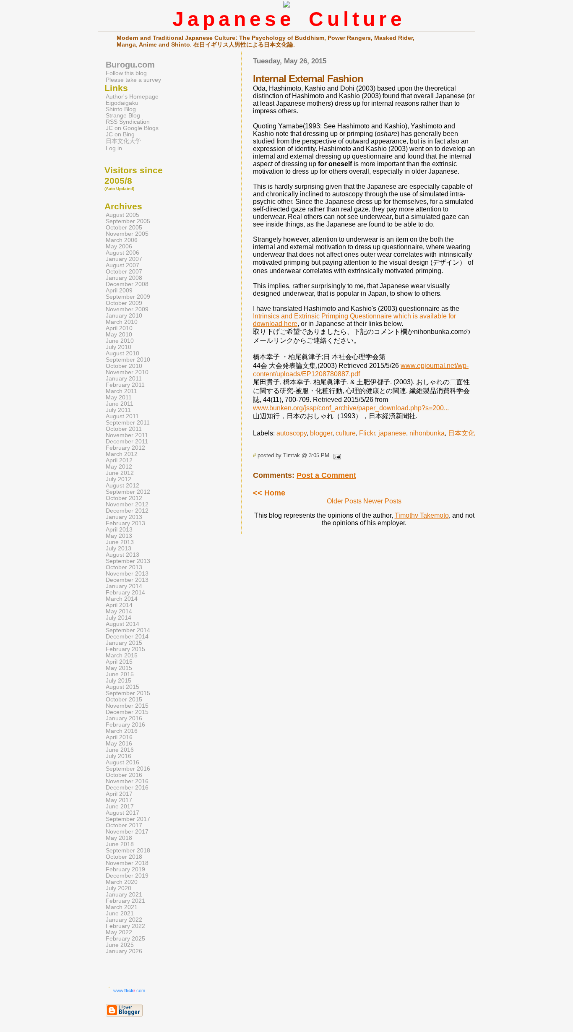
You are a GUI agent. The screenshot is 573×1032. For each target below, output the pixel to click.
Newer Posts (382, 501)
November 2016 (127, 781)
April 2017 (119, 794)
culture (346, 433)
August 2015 (122, 687)
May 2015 (119, 668)
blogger (321, 433)
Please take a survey (133, 79)
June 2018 (120, 844)
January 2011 (124, 378)
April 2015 (119, 662)
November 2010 (127, 372)
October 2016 (124, 775)
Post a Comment (326, 475)
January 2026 (124, 951)
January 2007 (124, 259)
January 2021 (124, 894)
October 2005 (124, 227)
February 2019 (125, 869)
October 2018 (124, 857)
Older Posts (344, 501)
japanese (392, 433)
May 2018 (119, 838)
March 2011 (121, 391)
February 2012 (125, 448)
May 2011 (119, 397)
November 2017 (127, 832)
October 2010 (124, 366)
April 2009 (119, 290)
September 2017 (128, 819)
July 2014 (118, 618)
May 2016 (119, 743)
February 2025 (125, 939)
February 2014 (125, 592)
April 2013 (119, 529)
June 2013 (120, 542)
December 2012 (127, 511)
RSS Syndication (128, 122)
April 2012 (119, 460)
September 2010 (128, 360)
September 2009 (128, 297)
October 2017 (124, 825)
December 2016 (127, 787)
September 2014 (128, 630)
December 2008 (127, 284)
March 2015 (122, 655)
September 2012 (128, 492)
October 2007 (124, 271)
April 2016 (119, 737)
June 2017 (120, 806)
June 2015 (120, 674)
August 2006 (122, 253)
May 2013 (119, 536)
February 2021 (125, 901)
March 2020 (122, 882)
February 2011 (125, 385)
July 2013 (118, 548)
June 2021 (120, 913)
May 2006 (119, 246)
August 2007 (122, 265)
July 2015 (118, 681)
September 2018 (128, 850)
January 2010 (124, 316)
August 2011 (122, 416)
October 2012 (124, 498)
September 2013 (128, 561)
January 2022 (124, 920)
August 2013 (122, 555)
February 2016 (125, 725)
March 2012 (122, 454)
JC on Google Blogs (132, 128)
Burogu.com (130, 64)
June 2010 (120, 341)
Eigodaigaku (122, 103)
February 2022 (125, 926)
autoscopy (291, 433)
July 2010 (118, 347)
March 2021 (122, 907)
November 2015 (127, 706)
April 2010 (119, 328)
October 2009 (124, 303)
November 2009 (127, 309)
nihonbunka (427, 433)
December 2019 (127, 876)
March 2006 (122, 240)
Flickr (367, 433)
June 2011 (119, 404)
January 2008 (124, 278)
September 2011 (128, 423)
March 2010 (122, 322)
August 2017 (122, 813)
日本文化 (461, 433)
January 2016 (124, 718)
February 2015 (125, 649)
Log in (114, 148)
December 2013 (127, 580)
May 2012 (119, 467)
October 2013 (124, 567)
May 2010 (119, 334)
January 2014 (124, 586)
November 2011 (127, 435)
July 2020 (118, 888)
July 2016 (118, 756)
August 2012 (122, 485)
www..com (129, 990)
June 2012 (120, 473)
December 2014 (127, 636)
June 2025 (120, 945)
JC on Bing (120, 134)
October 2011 (124, 429)
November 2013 (127, 574)
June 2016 (120, 750)
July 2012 (118, 479)
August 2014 (122, 624)
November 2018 (127, 863)
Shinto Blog (121, 109)
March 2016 (122, 731)
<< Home (269, 493)
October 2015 (124, 699)
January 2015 (124, 643)
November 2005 (127, 234)
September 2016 (128, 769)
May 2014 (119, 611)
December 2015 (127, 712)
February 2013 (125, 523)
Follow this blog (126, 73)
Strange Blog (123, 115)
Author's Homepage (132, 97)
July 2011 (118, 410)
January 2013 (124, 517)
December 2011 (127, 441)
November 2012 (127, 504)
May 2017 (119, 800)
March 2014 (122, 599)
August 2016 (122, 762)
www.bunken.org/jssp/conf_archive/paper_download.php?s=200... (351, 408)
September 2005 (128, 221)
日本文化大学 (123, 141)
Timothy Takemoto (422, 515)
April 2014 (119, 605)
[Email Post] (336, 455)
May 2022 (119, 932)
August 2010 (122, 353)
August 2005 (122, 215)
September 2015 (128, 693)
